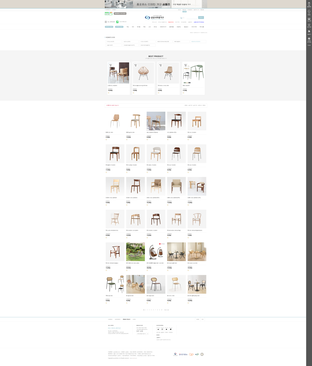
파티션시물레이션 (162, 22)
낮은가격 (190, 105)
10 (161, 309)
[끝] (168, 309)
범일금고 (186, 26)
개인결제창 (183, 22)
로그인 (179, 9)
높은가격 (195, 105)
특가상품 (202, 26)
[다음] (165, 309)
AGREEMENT (117, 319)
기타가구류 (194, 26)
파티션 (155, 26)
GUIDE (134, 319)
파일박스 (179, 26)
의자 (133, 26)
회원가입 (184, 9)
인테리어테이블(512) (145, 45)
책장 (144, 26)
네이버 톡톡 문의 (123, 21)
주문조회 (202, 9)
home (191, 32)
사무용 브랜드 (119, 26)
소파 (150, 26)
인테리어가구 (163, 26)
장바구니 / (196, 9)
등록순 (186, 105)
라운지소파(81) (127, 41)
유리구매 (177, 22)
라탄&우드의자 (204, 32)
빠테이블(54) (177, 41)
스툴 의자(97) (110, 45)
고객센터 (114, 9)
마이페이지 (190, 9)
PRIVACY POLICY (126, 319)
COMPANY (110, 319)
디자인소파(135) (110, 41)
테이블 (138, 26)
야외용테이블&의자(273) (129, 45)
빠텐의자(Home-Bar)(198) (163, 41)
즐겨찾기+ (108, 9)
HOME (197, 319)
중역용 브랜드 (109, 26)
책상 (128, 26)
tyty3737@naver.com (146, 353)
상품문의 (190, 22)
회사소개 (154, 22)
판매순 (204, 105)
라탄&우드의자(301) (195, 41)
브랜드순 (200, 105)
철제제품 (171, 26)
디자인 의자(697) (144, 41)
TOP (202, 319)
